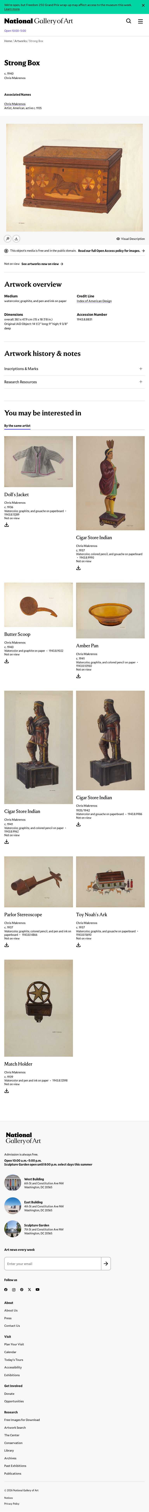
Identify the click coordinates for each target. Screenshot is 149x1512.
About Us (10, 1310)
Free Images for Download (22, 1420)
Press (7, 1318)
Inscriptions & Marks (21, 368)
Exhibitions (12, 1375)
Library (9, 1450)
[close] (143, 5)
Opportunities (14, 1401)
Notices (8, 1498)
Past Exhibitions (15, 1466)
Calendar (10, 1352)
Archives (10, 1458)
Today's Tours (13, 1360)
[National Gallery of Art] (74, 1137)
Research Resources (20, 381)
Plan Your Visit (14, 1344)
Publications (12, 1473)
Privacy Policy (11, 1503)
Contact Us (12, 1325)
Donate (9, 1393)
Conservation (13, 1443)
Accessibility (13, 1367)
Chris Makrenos (14, 104)
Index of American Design (94, 301)
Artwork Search (15, 1427)
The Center (11, 1435)
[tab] (17, 426)
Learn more (12, 9)
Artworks (20, 41)
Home (8, 41)
